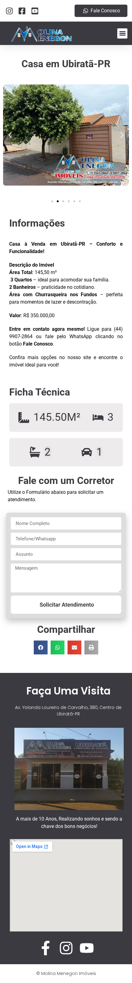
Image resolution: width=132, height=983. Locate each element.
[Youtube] (87, 948)
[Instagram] (66, 948)
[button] (122, 33)
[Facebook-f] (45, 948)
